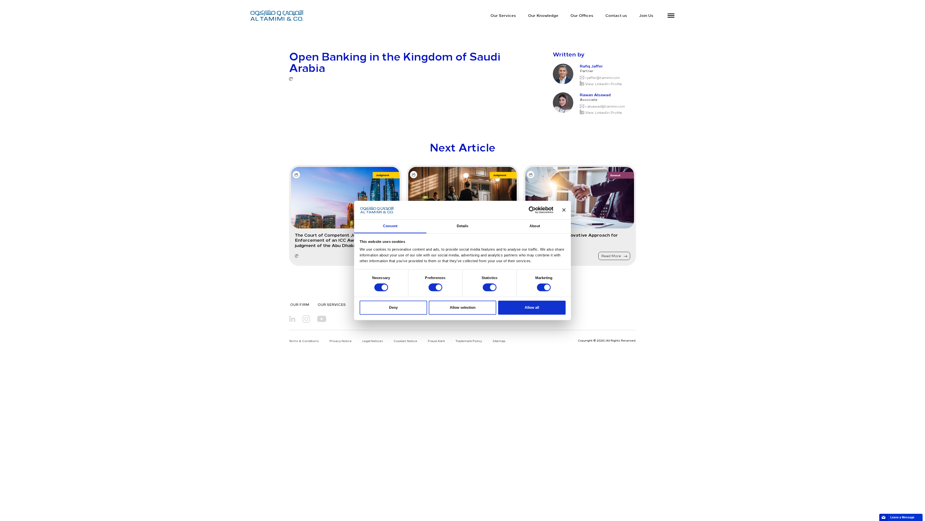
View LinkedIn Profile (603, 84)
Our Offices (581, 15)
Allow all (532, 307)
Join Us (646, 15)
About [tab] (534, 226)
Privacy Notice (341, 341)
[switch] (435, 287)
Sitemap (499, 341)
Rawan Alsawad (595, 94)
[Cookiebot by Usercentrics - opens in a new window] (532, 210)
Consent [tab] (390, 226)
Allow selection (463, 307)
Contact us (616, 15)
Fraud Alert (436, 341)
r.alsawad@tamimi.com (605, 106)
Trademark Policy (469, 341)
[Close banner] (564, 210)
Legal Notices (372, 341)
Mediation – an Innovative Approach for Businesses (573, 237)
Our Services (503, 15)
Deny (393, 307)
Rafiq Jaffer (591, 66)
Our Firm (299, 304)
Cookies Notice (405, 341)
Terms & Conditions (304, 341)
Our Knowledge (543, 15)
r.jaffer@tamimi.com (602, 77)
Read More (611, 256)
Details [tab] (463, 226)
